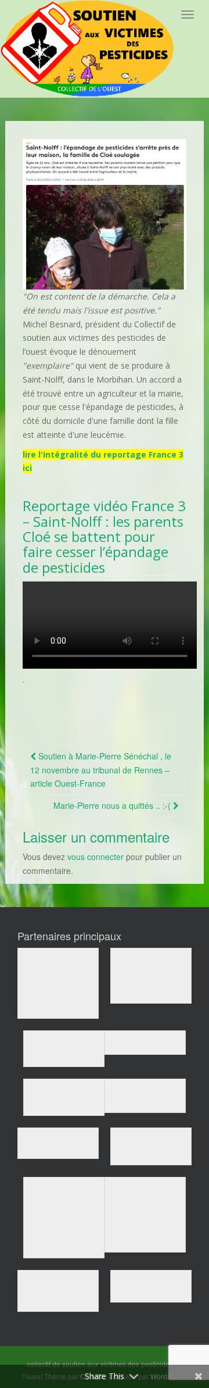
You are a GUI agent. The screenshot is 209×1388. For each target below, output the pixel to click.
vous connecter (95, 856)
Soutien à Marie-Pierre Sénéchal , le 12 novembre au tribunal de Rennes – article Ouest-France (100, 770)
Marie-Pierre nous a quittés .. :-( (113, 805)
